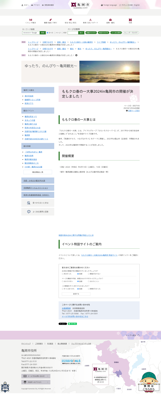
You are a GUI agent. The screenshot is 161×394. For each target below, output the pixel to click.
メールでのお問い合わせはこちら (75, 316)
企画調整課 (66, 308)
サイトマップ (26, 343)
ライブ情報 (101, 42)
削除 (76, 55)
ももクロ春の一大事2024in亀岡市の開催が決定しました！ (51, 55)
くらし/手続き (30, 23)
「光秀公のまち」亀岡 (33, 152)
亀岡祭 (27, 135)
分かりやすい (68, 281)
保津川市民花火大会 (32, 128)
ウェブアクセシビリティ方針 (81, 343)
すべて (51, 33)
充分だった (67, 274)
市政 (130, 23)
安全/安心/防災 (70, 23)
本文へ (26, 5)
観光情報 (27, 146)
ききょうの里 (30, 120)
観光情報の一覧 (37, 172)
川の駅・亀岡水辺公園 (33, 167)
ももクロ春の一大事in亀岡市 (81, 42)
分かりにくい (94, 281)
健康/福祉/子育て (50, 23)
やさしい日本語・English (131, 5)
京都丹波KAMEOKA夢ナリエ (36, 139)
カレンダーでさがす (131, 32)
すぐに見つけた (69, 289)
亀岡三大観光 (29, 90)
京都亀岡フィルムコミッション (36, 188)
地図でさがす (103, 32)
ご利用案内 (39, 343)
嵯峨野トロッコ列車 (32, 100)
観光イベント (29, 111)
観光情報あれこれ (32, 163)
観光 (72, 49)
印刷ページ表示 (134, 111)
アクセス (37, 5)
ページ (58, 33)
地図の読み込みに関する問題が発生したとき (76, 235)
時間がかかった (95, 289)
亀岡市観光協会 (31, 159)
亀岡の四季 (29, 156)
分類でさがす (47, 42)
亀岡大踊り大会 (31, 124)
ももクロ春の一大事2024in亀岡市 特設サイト (99, 255)
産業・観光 (110, 23)
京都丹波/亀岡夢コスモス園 (35, 131)
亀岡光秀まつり (31, 116)
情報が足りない (95, 274)
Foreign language (110, 5)
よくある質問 (116, 32)
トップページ (33, 42)
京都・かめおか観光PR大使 (34, 181)
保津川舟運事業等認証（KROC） (37, 195)
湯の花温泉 (29, 96)
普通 (80, 274)
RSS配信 (50, 343)
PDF (65, 33)
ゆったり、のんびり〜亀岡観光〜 (123, 42)
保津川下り (29, 103)
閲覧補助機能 (49, 5)
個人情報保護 (62, 343)
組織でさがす (91, 32)
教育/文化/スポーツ (90, 23)
